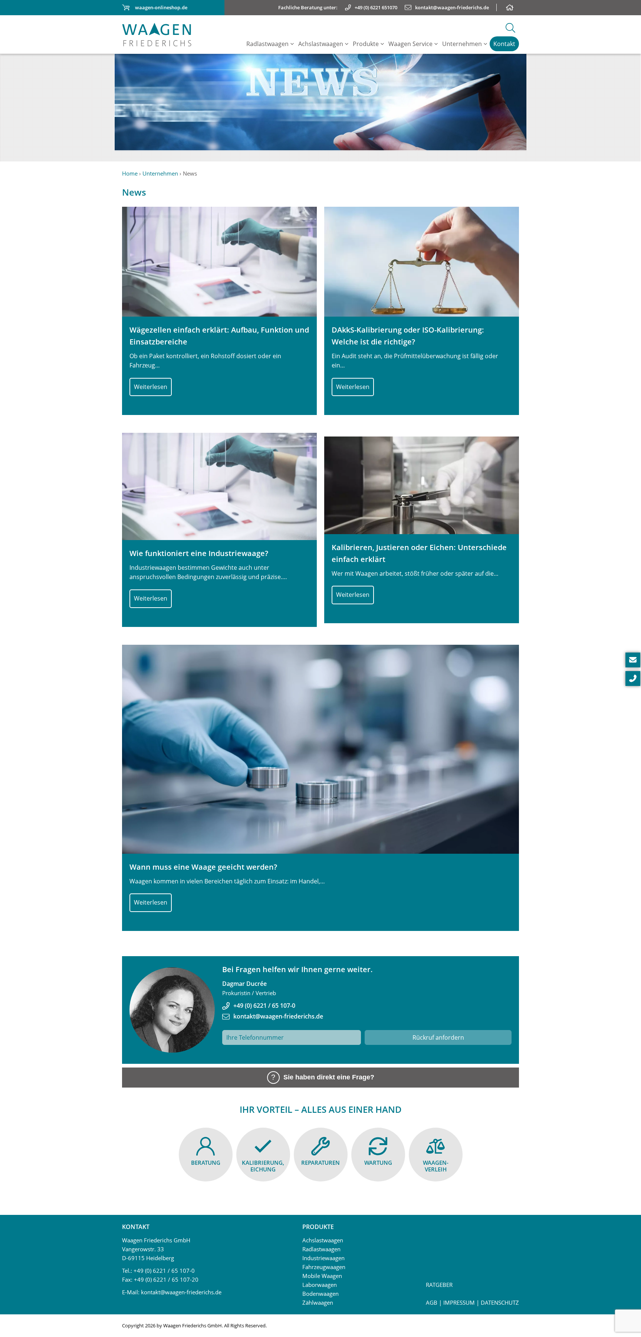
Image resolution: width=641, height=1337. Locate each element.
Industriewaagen (323, 1258)
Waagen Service (410, 44)
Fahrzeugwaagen (323, 1267)
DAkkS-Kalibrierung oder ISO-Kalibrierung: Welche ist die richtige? (408, 336)
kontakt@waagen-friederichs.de (278, 1016)
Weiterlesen (150, 387)
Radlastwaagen (267, 44)
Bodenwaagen (320, 1293)
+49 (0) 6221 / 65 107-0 (264, 1005)
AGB (431, 1302)
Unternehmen (462, 44)
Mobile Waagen (322, 1275)
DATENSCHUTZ (500, 1302)
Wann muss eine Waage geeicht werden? (203, 867)
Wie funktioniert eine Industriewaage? (198, 553)
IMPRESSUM (459, 1302)
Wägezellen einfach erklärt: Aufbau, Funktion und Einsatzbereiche (219, 336)
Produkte (366, 44)
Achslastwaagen (320, 44)
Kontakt (504, 44)
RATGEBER (439, 1284)
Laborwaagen (319, 1284)
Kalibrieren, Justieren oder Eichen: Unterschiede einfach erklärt (419, 553)
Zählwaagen (317, 1302)
